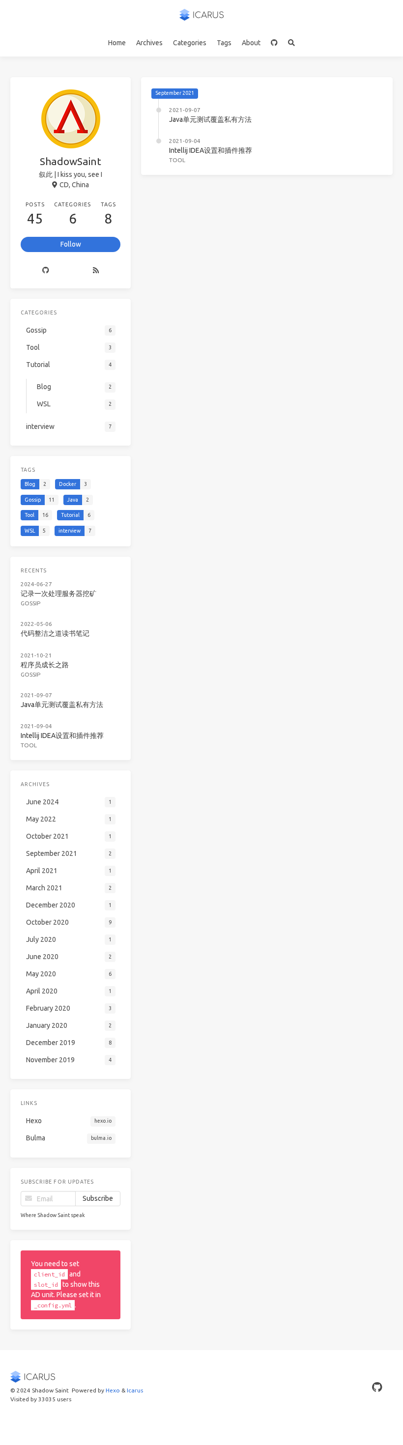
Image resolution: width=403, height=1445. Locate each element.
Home (117, 43)
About (251, 43)
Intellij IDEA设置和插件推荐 (210, 150)
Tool (177, 160)
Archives (149, 43)
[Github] (46, 270)
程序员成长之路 (45, 665)
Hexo (113, 1390)
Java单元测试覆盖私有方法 (210, 119)
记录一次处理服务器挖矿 (58, 593)
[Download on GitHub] (274, 43)
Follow (70, 244)
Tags (224, 43)
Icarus (135, 1390)
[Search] (291, 43)
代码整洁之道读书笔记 (55, 633)
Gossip (30, 603)
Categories (189, 43)
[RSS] (96, 270)
